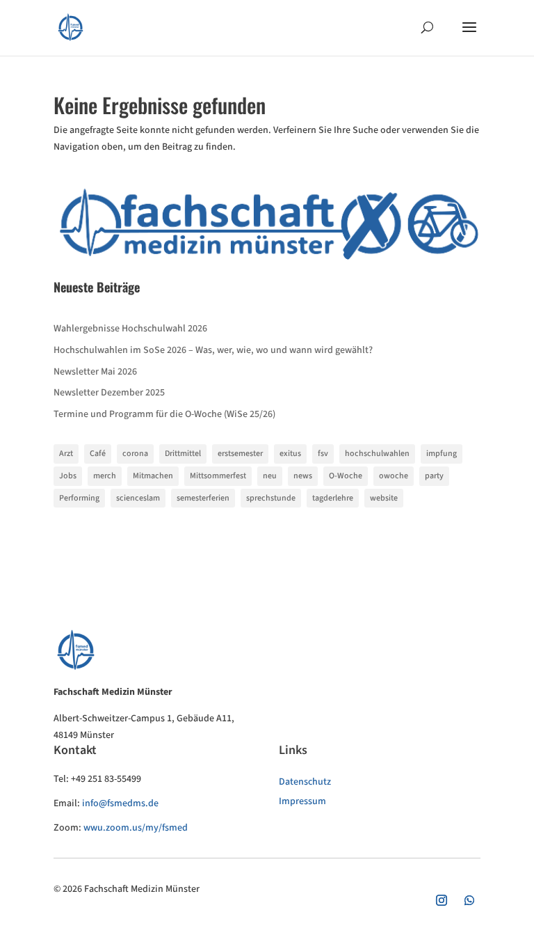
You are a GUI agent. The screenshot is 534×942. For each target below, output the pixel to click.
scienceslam (138, 498)
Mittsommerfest (218, 476)
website (384, 498)
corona (135, 454)
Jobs (67, 476)
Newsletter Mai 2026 (95, 372)
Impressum (302, 801)
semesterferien (203, 498)
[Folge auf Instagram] (441, 900)
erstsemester (240, 454)
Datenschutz (305, 782)
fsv (323, 454)
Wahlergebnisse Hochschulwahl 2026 (130, 329)
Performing (79, 498)
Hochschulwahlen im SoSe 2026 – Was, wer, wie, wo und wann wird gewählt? (213, 350)
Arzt (66, 454)
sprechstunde (271, 498)
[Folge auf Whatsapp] (469, 900)
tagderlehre (332, 498)
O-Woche (345, 476)
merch (104, 476)
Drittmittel (183, 454)
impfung (441, 454)
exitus (290, 454)
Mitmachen (153, 476)
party (434, 476)
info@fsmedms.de (120, 803)
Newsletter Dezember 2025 (109, 393)
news (302, 476)
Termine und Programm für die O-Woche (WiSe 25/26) (164, 414)
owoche (393, 476)
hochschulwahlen (377, 454)
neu (270, 476)
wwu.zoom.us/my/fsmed (135, 828)
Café (98, 454)
